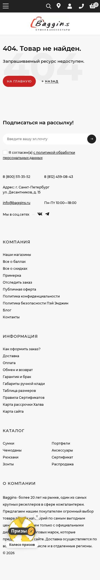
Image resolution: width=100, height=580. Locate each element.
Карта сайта (13, 411)
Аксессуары (62, 450)
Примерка (12, 275)
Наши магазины (17, 255)
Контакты (11, 317)
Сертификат (62, 457)
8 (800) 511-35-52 (16, 177)
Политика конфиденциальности (31, 296)
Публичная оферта (19, 289)
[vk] (40, 214)
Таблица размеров (19, 391)
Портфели (61, 443)
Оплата (9, 363)
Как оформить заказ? (22, 349)
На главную (19, 81)
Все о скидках (15, 268)
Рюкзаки (10, 457)
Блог (7, 310)
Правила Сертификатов (23, 397)
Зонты (8, 464)
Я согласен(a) (39, 155)
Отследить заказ (17, 282)
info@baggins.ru (16, 203)
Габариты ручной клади (24, 384)
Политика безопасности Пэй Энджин (35, 303)
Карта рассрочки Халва (23, 404)
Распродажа (63, 464)
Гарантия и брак (17, 377)
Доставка (11, 356)
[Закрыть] (37, 516)
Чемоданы (12, 450)
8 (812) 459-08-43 (58, 177)
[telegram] (47, 214)
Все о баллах (14, 261)
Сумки (8, 443)
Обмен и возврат (18, 370)
